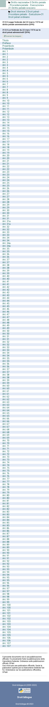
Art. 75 (5, 467)
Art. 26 (5, 188)
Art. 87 (5, 533)
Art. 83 (5, 511)
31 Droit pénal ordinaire (26, 15)
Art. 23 (5, 171)
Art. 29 (5, 204)
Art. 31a (6, 221)
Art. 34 (5, 237)
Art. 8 (5, 89)
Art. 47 (5, 314)
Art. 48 (5, 319)
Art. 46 (5, 309)
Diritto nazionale (19, 2)
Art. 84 (5, 517)
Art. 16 (5, 133)
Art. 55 (5, 358)
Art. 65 (5, 413)
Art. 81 (5, 500)
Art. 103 (6, 621)
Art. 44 (5, 298)
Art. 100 (6, 604)
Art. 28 (5, 199)
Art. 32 (5, 226)
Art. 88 (5, 539)
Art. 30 (5, 210)
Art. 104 (6, 626)
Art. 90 (5, 550)
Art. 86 (5, 528)
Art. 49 (5, 325)
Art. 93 (5, 566)
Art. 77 (5, 478)
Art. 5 (5, 73)
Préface (6, 43)
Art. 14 (5, 122)
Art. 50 (5, 330)
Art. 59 (5, 380)
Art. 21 (5, 161)
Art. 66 (5, 418)
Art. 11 (5, 106)
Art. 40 (5, 276)
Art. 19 (5, 150)
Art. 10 (5, 100)
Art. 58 (5, 374)
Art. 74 (5, 462)
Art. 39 (5, 270)
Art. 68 (5, 429)
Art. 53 (5, 347)
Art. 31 (5, 215)
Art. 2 (5, 56)
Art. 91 (5, 555)
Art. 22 (5, 166)
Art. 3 (5, 62)
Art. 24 (5, 177)
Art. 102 (6, 615)
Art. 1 (5, 51)
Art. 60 (5, 385)
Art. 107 (6, 643)
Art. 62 (5, 396)
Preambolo (8, 45)
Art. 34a (6, 243)
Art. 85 (5, 522)
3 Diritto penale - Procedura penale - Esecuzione (27, 4)
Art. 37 (5, 259)
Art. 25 (5, 182)
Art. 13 (5, 117)
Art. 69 (5, 435)
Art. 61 (5, 391)
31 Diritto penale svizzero (21, 7)
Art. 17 (5, 139)
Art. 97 (5, 588)
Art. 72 (5, 451)
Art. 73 (5, 456)
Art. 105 (6, 632)
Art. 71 (5, 446)
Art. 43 (5, 292)
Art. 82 (5, 506)
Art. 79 (5, 489)
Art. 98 (5, 594)
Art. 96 (5, 583)
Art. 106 (6, 637)
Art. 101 (6, 610)
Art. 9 (5, 95)
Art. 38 (5, 265)
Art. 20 (5, 155)
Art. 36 (5, 254)
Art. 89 (5, 544)
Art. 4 (5, 67)
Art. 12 (5, 111)
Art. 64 (5, 407)
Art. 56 (5, 363)
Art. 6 (5, 78)
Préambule (8, 48)
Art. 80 (5, 495)
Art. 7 (5, 84)
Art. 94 (5, 572)
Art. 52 (5, 341)
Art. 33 (5, 232)
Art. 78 (5, 484)
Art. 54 (5, 352)
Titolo (5, 40)
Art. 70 (5, 440)
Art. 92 (5, 561)
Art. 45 (5, 303)
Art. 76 (5, 473)
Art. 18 (5, 144)
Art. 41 (5, 281)
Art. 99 (5, 599)
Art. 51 (5, 336)
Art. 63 (5, 402)
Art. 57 (5, 369)
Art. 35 (5, 248)
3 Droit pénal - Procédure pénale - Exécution (24, 13)
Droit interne (17, 11)
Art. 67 (5, 424)
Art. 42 (5, 287)
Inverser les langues (13, 36)
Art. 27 (5, 193)
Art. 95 (5, 577)
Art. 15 (5, 128)
